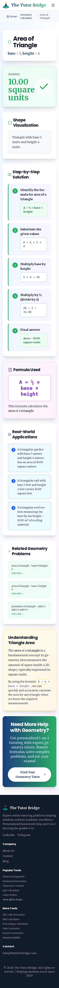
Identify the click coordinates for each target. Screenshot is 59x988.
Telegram (23, 835)
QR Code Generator (14, 914)
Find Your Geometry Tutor (28, 774)
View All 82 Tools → (14, 899)
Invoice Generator (13, 933)
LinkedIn (9, 835)
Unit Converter (11, 928)
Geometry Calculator (26, 16)
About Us (8, 850)
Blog (6, 861)
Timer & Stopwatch (14, 876)
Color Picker (10, 894)
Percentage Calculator (15, 923)
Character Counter (13, 885)
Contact (8, 856)
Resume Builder (12, 937)
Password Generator (14, 881)
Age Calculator (11, 890)
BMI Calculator (11, 919)
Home (13, 16)
